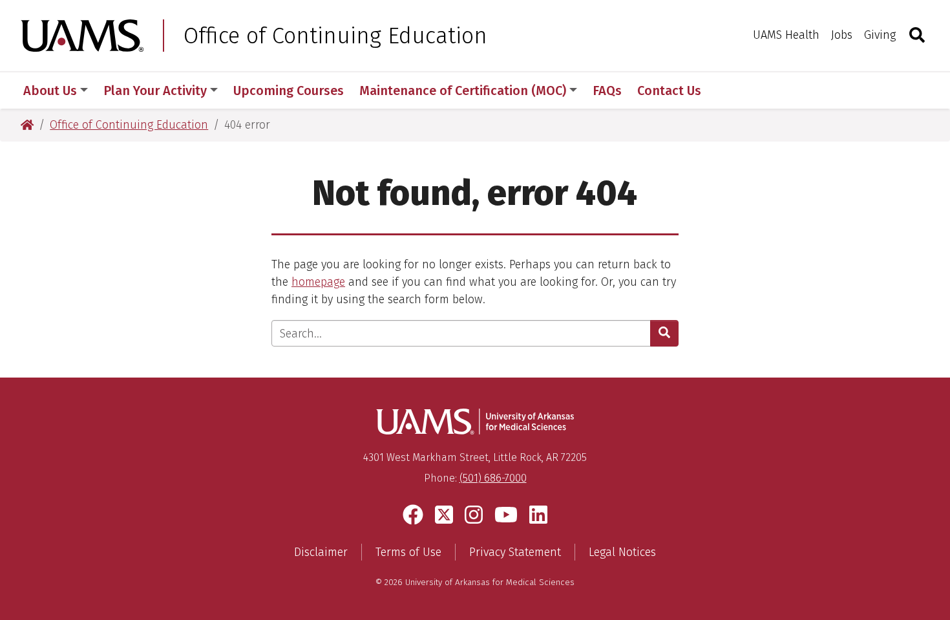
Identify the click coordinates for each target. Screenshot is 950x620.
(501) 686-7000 (493, 478)
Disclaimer (321, 552)
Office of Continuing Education (335, 35)
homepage (318, 282)
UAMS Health (786, 35)
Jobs (841, 35)
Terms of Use (408, 552)
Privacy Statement (515, 552)
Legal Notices (622, 552)
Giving (880, 35)
